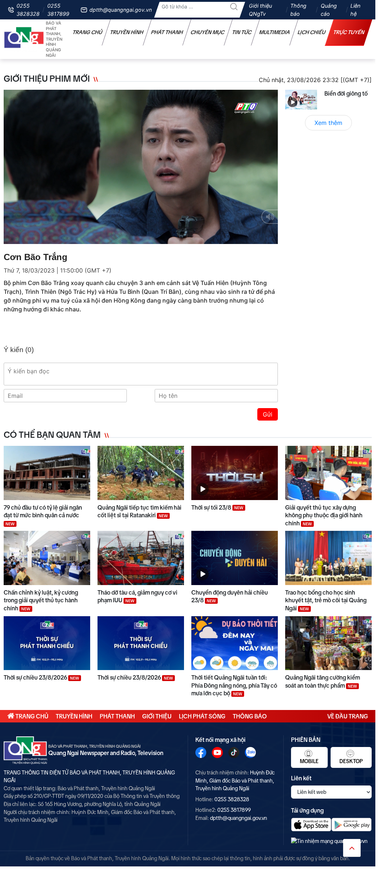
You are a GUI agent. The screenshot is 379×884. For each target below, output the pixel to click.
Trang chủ (87, 32)
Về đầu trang (347, 716)
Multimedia (274, 32)
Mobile (309, 761)
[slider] (140, 236)
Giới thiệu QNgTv (260, 10)
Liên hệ (355, 10)
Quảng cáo (329, 10)
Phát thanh (167, 32)
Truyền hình (126, 32)
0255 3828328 (28, 10)
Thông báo (298, 10)
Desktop (351, 761)
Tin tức (242, 32)
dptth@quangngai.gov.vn (120, 10)
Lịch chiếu (312, 32)
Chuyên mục (207, 32)
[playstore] (351, 824)
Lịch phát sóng (202, 716)
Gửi (267, 414)
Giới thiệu (157, 716)
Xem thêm (328, 122)
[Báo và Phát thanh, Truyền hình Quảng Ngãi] (24, 39)
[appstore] (311, 824)
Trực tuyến (348, 32)
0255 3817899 (58, 10)
